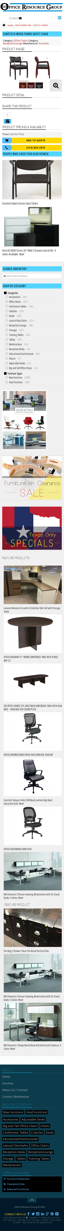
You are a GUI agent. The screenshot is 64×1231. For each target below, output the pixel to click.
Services (7, 1083)
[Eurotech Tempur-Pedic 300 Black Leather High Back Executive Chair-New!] (33, 777)
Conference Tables (17, 306)
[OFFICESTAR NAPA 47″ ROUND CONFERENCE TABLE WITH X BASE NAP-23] (33, 633)
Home (6, 1076)
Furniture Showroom (18, 1179)
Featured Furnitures (18, 1189)
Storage (13, 330)
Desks (12, 316)
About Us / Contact (15, 1090)
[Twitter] (33, 1214)
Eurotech (44, 43)
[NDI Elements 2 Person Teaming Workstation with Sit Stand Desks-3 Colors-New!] (33, 871)
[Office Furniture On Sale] (32, 499)
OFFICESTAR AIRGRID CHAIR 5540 (18, 849)
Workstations (15, 344)
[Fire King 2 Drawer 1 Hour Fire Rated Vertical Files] (33, 927)
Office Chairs (21, 40)
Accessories (14, 297)
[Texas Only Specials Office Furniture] (32, 550)
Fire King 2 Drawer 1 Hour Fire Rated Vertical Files (26, 951)
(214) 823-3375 (35, 147)
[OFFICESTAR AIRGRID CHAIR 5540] (33, 826)
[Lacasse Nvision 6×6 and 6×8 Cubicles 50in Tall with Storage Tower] (33, 585)
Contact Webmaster (15, 1096)
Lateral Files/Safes (18, 320)
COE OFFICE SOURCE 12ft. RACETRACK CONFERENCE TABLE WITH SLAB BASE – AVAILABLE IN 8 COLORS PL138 (33, 707)
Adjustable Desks (17, 363)
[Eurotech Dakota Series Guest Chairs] (32, 179)
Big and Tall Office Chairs (20, 368)
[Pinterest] (52, 1214)
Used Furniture (16, 382)
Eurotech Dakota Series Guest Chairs (20, 203)
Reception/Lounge (12, 43)
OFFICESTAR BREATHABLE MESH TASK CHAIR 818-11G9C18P (28, 754)
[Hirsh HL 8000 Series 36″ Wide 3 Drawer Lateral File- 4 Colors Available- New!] (32, 226)
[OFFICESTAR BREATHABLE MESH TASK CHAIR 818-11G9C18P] (33, 731)
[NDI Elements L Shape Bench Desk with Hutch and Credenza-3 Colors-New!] (33, 1022)
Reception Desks (17, 349)
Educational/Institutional (21, 353)
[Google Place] (27, 1217)
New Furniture (15, 377)
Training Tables (16, 334)
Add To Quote (35, 140)
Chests (12, 358)
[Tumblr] (57, 1214)
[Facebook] (28, 1214)
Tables (12, 339)
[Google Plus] (47, 1214)
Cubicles (13, 311)
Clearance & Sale (16, 1184)
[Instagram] (38, 1214)
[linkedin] (43, 1214)
